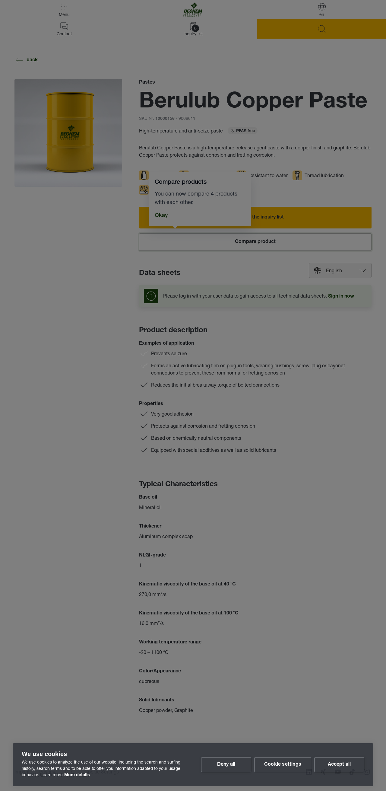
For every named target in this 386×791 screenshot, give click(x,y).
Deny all (226, 764)
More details (77, 775)
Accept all (339, 764)
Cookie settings (282, 764)
